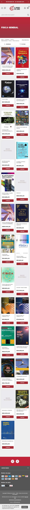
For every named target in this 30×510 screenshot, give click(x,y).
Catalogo (7, 39)
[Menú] (2, 8)
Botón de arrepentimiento (15, 499)
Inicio (2, 39)
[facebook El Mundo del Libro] (17, 461)
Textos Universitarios (7, 40)
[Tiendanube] (15, 502)
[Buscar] (28, 14)
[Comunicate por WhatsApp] (5, 8)
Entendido (24, 507)
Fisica (10, 40)
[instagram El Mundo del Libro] (12, 461)
